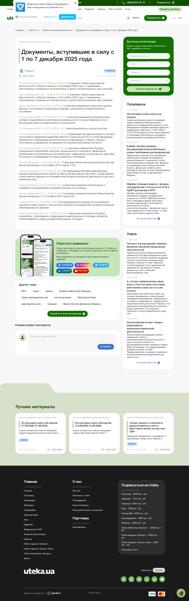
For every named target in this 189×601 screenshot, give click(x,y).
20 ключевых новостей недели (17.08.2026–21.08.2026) (39, 424)
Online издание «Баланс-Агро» (39, 548)
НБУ (23, 291)
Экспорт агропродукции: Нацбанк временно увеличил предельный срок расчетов (147, 247)
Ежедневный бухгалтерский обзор (41, 418)
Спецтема (29, 495)
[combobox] (148, 81)
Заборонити (50, 16)
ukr (174, 18)
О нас (128, 9)
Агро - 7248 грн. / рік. (132, 508)
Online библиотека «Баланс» (38, 553)
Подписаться (164, 3)
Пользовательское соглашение (87, 510)
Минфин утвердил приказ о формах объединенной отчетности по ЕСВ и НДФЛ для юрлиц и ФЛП (148, 187)
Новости (22, 42)
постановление (62, 297)
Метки (27, 558)
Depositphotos (79, 527)
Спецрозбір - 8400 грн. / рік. (135, 513)
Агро (26, 519)
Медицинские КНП (33, 529)
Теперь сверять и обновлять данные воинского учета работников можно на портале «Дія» (147, 427)
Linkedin (66, 271)
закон (36, 291)
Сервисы (101, 9)
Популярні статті (129, 550)
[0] (181, 593)
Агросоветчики (31, 515)
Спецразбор (30, 510)
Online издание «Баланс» (36, 544)
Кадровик (28, 524)
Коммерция (29, 500)
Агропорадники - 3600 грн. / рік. (137, 518)
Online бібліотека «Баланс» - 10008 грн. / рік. (141, 529)
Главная (11, 9)
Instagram (85, 265)
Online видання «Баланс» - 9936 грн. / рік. (140, 536)
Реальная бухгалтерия (35, 534)
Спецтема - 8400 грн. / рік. (134, 494)
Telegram (103, 265)
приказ (49, 291)
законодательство (31, 304)
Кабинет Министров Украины (75, 291)
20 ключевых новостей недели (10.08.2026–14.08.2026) (93, 424)
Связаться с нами (81, 495)
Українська (146, 570)
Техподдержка (79, 500)
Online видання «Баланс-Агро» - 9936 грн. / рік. (140, 543)
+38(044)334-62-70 (135, 3)
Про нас (76, 491)
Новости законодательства (38, 42)
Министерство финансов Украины (82, 304)
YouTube (83, 271)
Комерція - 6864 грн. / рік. (134, 503)
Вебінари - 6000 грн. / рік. (134, 523)
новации (52, 304)
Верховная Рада (87, 297)
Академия (89, 9)
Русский (159, 570)
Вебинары (29, 505)
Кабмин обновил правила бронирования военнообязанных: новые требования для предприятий (148, 149)
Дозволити (67, 16)
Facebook (67, 265)
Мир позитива (115, 9)
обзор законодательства (34, 297)
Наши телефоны (80, 505)
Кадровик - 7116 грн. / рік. (134, 498)
